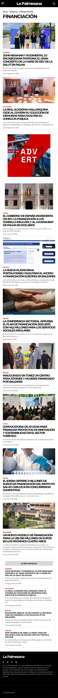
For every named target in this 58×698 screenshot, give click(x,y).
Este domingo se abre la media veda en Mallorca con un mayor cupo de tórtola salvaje (27, 635)
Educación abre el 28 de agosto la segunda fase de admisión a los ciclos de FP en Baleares (28, 615)
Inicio (5, 12)
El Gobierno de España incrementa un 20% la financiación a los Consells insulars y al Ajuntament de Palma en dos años (28, 220)
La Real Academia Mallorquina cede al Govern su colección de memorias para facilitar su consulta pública (26, 114)
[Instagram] (7, 662)
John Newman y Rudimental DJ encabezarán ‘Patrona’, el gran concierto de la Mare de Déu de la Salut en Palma (27, 60)
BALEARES (7, 532)
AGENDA (6, 52)
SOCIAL (6, 267)
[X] (16, 662)
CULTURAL (7, 107)
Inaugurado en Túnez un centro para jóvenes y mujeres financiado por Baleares (28, 378)
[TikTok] (11, 662)
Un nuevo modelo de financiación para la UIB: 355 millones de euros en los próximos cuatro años (28, 538)
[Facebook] (3, 662)
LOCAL (5, 213)
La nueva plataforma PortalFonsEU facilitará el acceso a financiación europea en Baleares (29, 273)
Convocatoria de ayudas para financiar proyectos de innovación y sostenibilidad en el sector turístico (29, 431)
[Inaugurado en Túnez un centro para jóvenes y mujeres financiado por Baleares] (29, 356)
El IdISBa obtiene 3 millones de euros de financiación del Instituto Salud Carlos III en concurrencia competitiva (29, 485)
